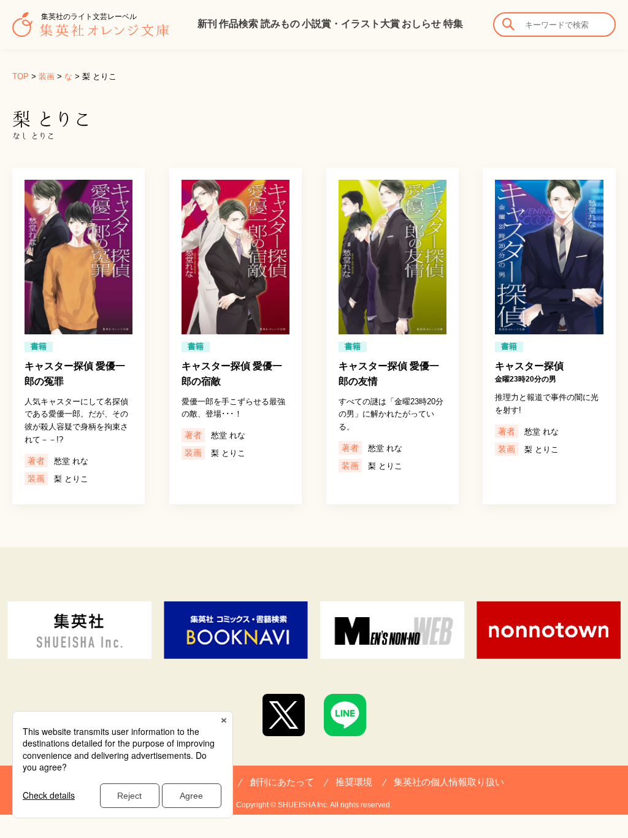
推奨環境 (353, 782)
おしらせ (421, 23)
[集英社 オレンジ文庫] (90, 30)
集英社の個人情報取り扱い (449, 782)
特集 (453, 23)
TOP (20, 76)
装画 (47, 76)
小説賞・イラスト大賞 (351, 23)
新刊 (207, 23)
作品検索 (238, 23)
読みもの (280, 23)
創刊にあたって (282, 782)
